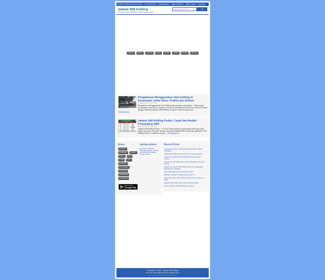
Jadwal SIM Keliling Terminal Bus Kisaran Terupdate (183, 154)
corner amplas (145, 154)
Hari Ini (131, 53)
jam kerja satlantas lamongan (147, 149)
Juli (129, 160)
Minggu (194, 53)
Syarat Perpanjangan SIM (129, 4)
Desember (123, 178)
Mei (130, 156)
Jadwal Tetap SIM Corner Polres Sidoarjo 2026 (181, 183)
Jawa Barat (163, 4)
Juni (121, 160)
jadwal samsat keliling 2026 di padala (149, 151)
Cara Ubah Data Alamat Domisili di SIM (178, 172)
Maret (133, 152)
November (124, 174)
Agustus (123, 163)
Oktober (123, 171)
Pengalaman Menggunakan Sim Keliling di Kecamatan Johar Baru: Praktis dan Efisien (166, 99)
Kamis (167, 53)
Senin (140, 53)
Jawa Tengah (177, 4)
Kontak (201, 4)
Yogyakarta (150, 4)
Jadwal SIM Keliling (133, 9)
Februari (123, 152)
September (124, 167)
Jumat (176, 53)
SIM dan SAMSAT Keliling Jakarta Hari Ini (179, 175)
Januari (123, 149)
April (122, 156)
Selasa (149, 53)
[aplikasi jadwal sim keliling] (128, 190)
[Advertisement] (163, 33)
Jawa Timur (190, 4)
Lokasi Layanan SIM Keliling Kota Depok (179, 186)
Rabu (158, 53)
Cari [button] (202, 9)
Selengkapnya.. (124, 112)
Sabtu (185, 53)
